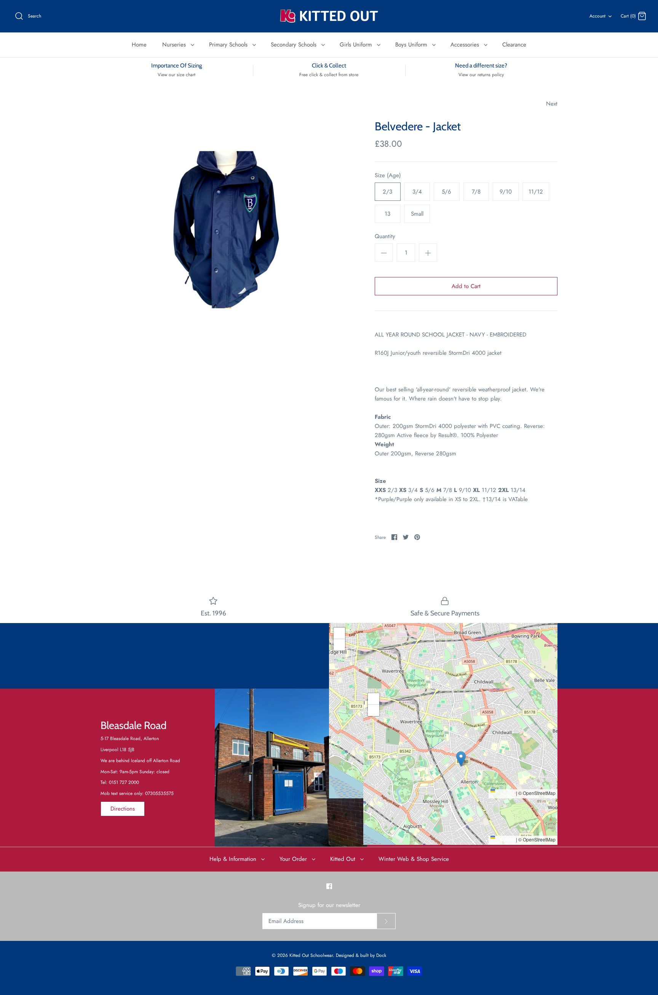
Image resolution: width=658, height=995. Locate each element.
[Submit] (386, 921)
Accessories (465, 44)
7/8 (476, 191)
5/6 (446, 191)
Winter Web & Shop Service (414, 859)
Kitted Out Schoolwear (311, 955)
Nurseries (175, 44)
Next (551, 103)
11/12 (536, 191)
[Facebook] (329, 886)
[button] (443, 703)
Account (597, 16)
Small (417, 214)
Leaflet (507, 793)
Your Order (294, 859)
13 (387, 214)
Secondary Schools (294, 44)
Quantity (385, 236)
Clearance (514, 44)
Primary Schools (229, 44)
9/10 (506, 191)
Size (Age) (388, 175)
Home (139, 44)
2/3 (387, 191)
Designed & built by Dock (361, 955)
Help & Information (233, 859)
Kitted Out (343, 859)
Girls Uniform (357, 44)
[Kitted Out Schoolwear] (329, 16)
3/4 (417, 191)
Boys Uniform (412, 44)
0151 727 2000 (124, 782)
